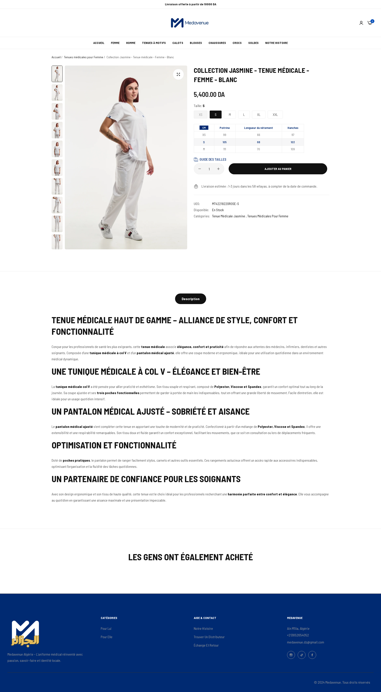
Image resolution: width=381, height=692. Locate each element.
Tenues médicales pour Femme (83, 57)
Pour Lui (106, 628)
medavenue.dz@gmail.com (305, 642)
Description (191, 299)
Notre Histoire (203, 628)
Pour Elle (106, 637)
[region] (249, 139)
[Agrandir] (178, 74)
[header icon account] (361, 23)
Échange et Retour (206, 645)
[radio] (204, 128)
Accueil (56, 57)
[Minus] (200, 168)
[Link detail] (291, 655)
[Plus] (218, 168)
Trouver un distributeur (209, 637)
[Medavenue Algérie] (190, 22)
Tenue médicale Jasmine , (229, 216)
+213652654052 (298, 635)
